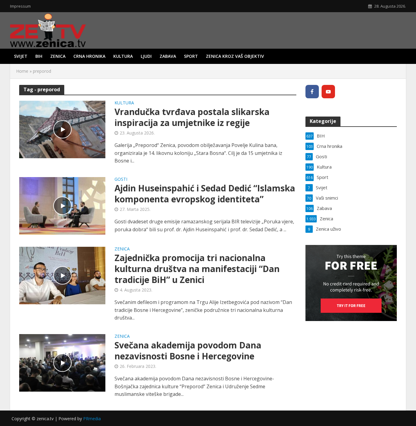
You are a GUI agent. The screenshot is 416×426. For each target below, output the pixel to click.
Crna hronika (89, 56)
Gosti (121, 179)
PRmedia (92, 418)
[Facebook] (312, 91)
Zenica (57, 56)
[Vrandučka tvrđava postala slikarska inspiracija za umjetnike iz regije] (62, 129)
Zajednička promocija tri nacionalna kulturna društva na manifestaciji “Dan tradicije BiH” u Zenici (197, 268)
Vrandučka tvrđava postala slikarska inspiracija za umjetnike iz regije (192, 117)
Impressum (20, 6)
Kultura (123, 56)
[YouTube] (328, 91)
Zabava (168, 56)
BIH (38, 56)
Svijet (20, 56)
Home (22, 71)
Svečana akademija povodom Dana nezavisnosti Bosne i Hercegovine (188, 350)
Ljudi (146, 56)
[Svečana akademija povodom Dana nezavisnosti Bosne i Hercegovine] (62, 362)
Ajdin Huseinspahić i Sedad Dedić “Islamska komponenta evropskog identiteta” (205, 193)
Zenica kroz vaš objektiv (235, 56)
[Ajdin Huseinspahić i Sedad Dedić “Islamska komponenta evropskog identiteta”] (62, 205)
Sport (191, 56)
